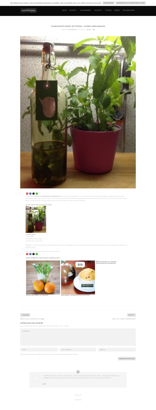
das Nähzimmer (85, 10)
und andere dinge (128, 10)
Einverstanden (108, 3)
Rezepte (89, 29)
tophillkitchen (73, 29)
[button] (27, 193)
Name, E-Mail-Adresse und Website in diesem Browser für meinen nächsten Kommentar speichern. (50, 354)
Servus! (64, 10)
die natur (98, 10)
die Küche (73, 10)
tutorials (108, 10)
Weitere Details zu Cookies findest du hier (131, 3)
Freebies (117, 10)
